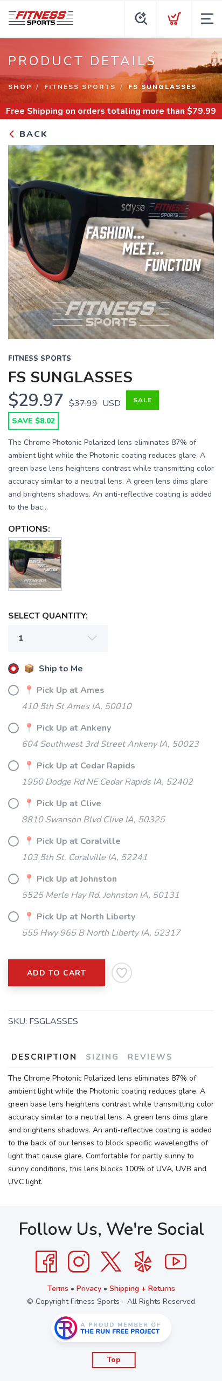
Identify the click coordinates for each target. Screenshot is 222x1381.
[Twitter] (111, 1262)
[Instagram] (79, 1262)
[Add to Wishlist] (122, 973)
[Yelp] (143, 1262)
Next (197, 239)
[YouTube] (175, 1262)
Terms (57, 1288)
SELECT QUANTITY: (48, 616)
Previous (25, 239)
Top (114, 1360)
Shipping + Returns (142, 1288)
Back (32, 134)
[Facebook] (46, 1262)
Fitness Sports (80, 87)
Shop (20, 87)
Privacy (89, 1288)
